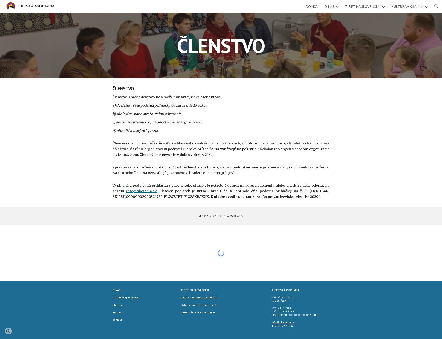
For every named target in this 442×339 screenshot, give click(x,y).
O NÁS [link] (329, 6)
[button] (436, 6)
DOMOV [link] (312, 6)
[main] (221, 45)
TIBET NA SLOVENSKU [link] (363, 6)
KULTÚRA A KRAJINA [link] (407, 6)
